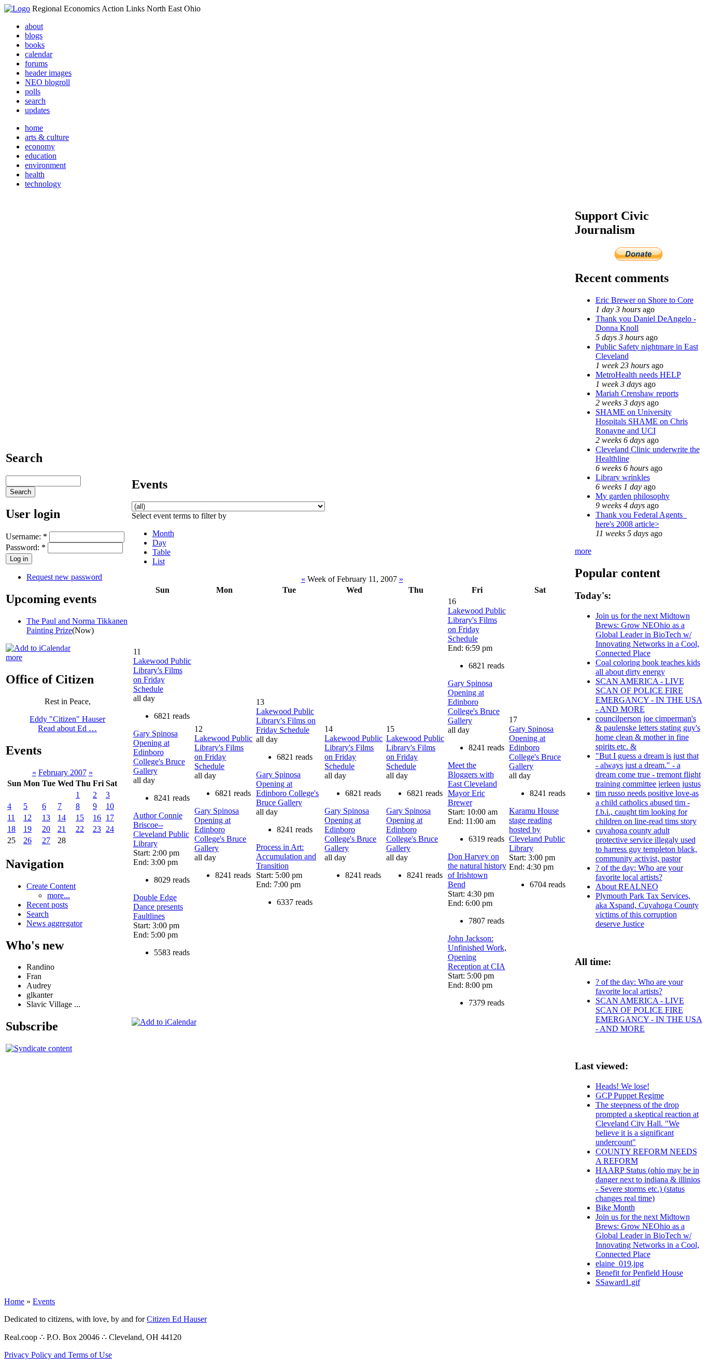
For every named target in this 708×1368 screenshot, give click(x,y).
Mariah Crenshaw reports (637, 393)
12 (27, 817)
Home (14, 1301)
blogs (34, 35)
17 (110, 817)
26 (27, 840)
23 (97, 829)
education (40, 155)
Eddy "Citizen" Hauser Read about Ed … (67, 724)
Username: (26, 536)
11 (11, 817)
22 (80, 829)
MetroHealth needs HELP (638, 374)
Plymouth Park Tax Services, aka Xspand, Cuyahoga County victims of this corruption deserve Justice (647, 909)
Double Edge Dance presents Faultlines (158, 906)
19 (27, 829)
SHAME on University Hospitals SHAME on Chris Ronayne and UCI (642, 421)
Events (44, 1301)
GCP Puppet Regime (630, 1095)
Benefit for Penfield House (639, 1272)
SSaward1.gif (618, 1282)
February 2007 (62, 772)
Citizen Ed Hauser (177, 1319)
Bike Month (615, 1207)
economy (40, 146)
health (35, 174)
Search (37, 914)
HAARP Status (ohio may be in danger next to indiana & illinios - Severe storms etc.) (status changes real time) (648, 1184)
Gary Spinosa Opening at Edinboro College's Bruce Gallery (159, 752)
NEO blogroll (47, 82)
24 (110, 829)
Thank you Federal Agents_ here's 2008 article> (641, 519)
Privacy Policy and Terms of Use (58, 1354)
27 (46, 840)
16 (97, 817)
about (34, 26)
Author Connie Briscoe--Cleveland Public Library (161, 829)
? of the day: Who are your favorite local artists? (639, 872)
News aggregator (54, 923)
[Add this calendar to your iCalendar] (38, 648)
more (14, 657)
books (35, 44)
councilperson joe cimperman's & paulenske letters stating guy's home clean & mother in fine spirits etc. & (648, 732)
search (35, 100)
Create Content (51, 886)
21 (62, 829)
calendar (38, 54)
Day (159, 542)
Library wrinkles (623, 477)
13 (46, 817)
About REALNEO (627, 886)
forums (36, 63)
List (158, 561)
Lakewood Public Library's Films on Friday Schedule (162, 675)
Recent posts (47, 904)
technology (43, 183)
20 (46, 829)
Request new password (64, 577)
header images (48, 72)
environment (45, 165)
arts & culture (47, 137)
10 (110, 806)
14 (62, 817)
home (34, 127)
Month (163, 533)
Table (161, 552)
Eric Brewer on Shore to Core (644, 300)
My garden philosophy (633, 496)
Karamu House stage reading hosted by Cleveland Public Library (537, 829)
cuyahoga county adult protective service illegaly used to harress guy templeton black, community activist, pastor (646, 844)
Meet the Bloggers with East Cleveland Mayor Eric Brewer (472, 784)
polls (32, 91)
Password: (26, 547)
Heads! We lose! (622, 1086)
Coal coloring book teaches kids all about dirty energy (648, 667)
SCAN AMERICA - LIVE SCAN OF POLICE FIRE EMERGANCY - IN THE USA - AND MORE (649, 695)
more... (58, 895)
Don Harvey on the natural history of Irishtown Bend (477, 870)
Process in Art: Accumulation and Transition (286, 856)
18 (11, 829)
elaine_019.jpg (620, 1263)
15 (80, 817)
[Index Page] (17, 8)
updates (37, 110)
